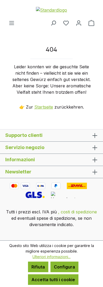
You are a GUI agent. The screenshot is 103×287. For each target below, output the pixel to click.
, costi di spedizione (77, 211)
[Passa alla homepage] (51, 9)
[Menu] (11, 22)
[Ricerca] (53, 22)
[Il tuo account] (78, 22)
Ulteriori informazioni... (51, 256)
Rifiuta (38, 267)
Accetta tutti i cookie (53, 279)
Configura (64, 267)
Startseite (43, 107)
